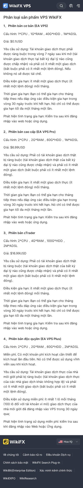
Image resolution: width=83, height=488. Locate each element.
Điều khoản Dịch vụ (58, 454)
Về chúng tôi (11, 454)
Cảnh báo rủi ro (32, 454)
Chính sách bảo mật (15, 462)
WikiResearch (27, 478)
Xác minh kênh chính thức (56, 470)
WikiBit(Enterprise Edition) (19, 470)
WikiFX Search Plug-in (46, 462)
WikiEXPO (9, 478)
